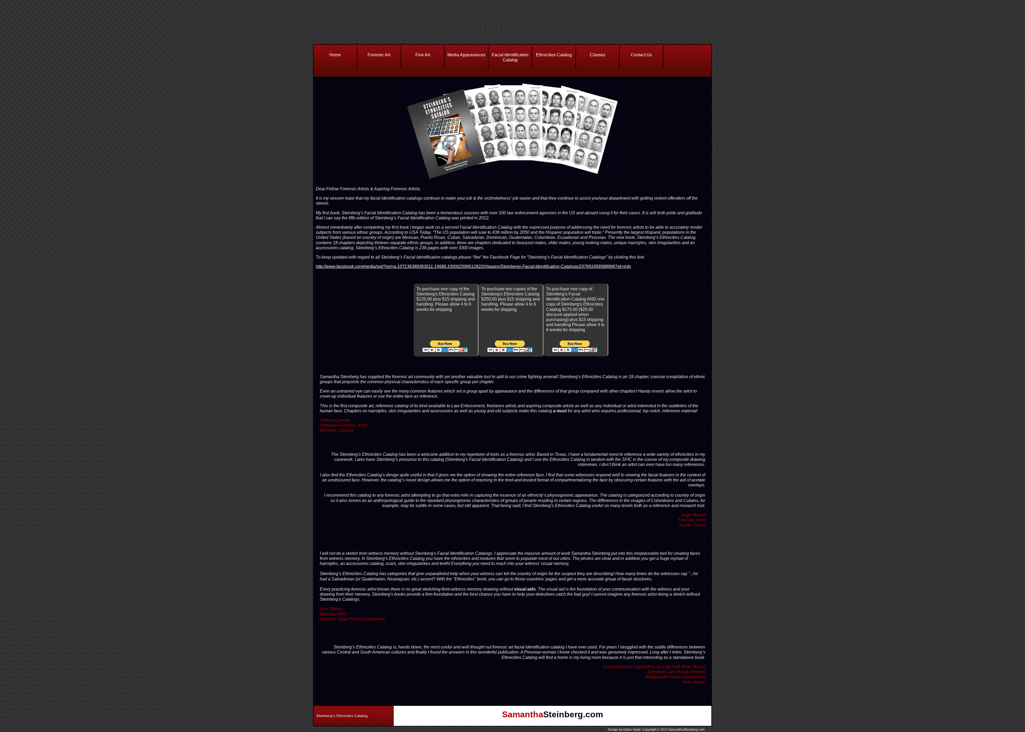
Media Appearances (466, 55)
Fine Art (422, 55)
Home (335, 55)
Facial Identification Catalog (510, 57)
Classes (597, 55)
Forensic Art (379, 55)
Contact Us (641, 55)
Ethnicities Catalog (554, 55)
